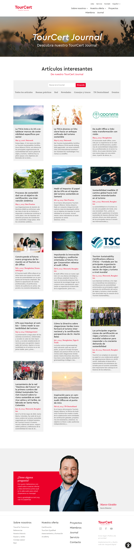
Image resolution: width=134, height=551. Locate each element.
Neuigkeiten (29, 268)
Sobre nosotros (22, 522)
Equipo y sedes (19, 537)
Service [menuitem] (99, 4)
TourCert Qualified (49, 530)
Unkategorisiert (31, 332)
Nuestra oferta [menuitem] (97, 8)
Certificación (47, 527)
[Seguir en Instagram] (100, 528)
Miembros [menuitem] (90, 13)
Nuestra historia (19, 533)
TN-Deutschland (70, 406)
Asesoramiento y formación (52, 533)
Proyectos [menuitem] (113, 8)
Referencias (17, 530)
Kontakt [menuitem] (107, 4)
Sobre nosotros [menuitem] (78, 8)
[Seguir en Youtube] (111, 528)
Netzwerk (29, 140)
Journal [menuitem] (100, 13)
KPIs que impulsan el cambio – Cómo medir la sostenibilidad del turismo (28, 325)
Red (14, 543)
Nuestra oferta (50, 522)
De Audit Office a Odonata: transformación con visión (105, 131)
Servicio (74, 537)
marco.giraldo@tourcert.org (28, 497)
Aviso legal (102, 536)
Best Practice (30, 204)
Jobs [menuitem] (92, 4)
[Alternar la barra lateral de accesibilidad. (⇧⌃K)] (128, 545)
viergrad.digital (110, 544)
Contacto (75, 542)
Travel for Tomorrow (21, 527)
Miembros (75, 528)
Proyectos (76, 523)
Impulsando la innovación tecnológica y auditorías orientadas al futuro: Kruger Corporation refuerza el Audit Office (66, 260)
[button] (24, 92)
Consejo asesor (19, 540)
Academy (45, 537)
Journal (74, 532)
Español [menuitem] (116, 4)
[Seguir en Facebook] (106, 528)
